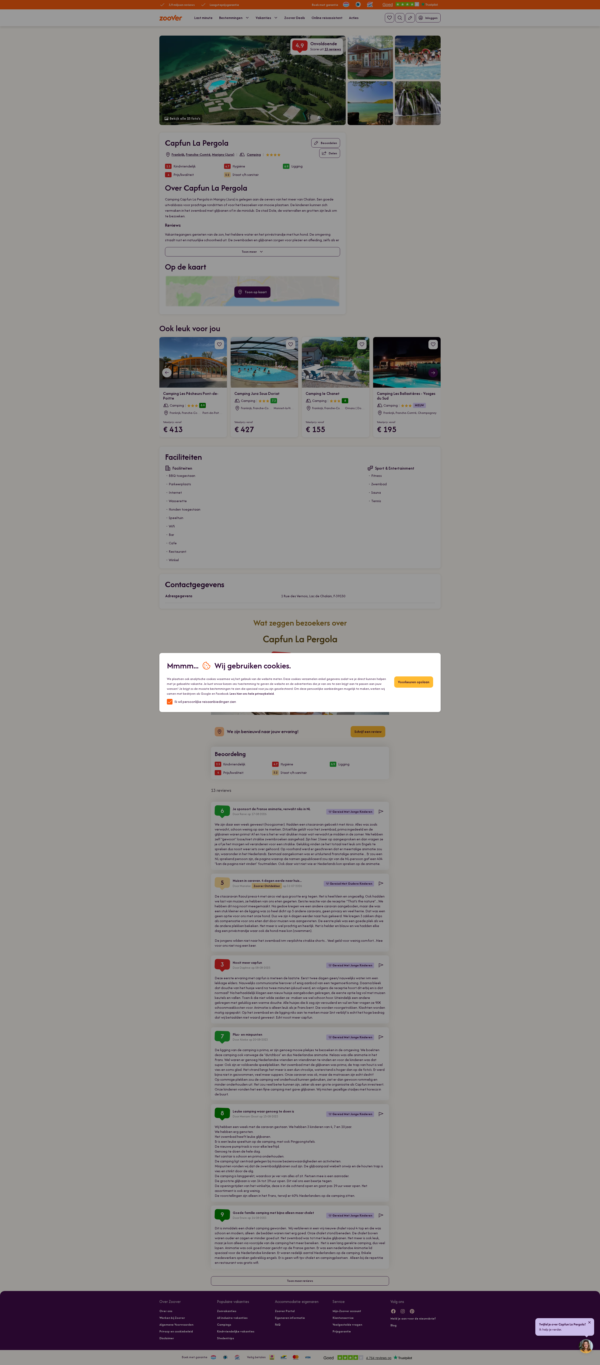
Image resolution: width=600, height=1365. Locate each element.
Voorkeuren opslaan (413, 681)
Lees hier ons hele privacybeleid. (252, 693)
